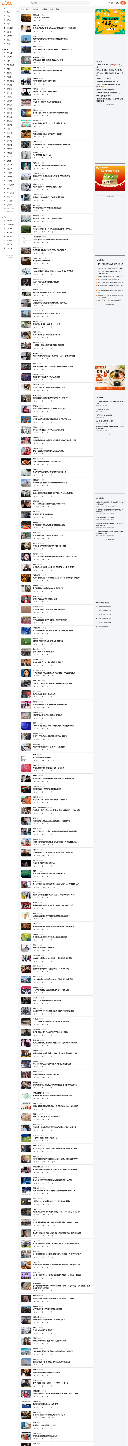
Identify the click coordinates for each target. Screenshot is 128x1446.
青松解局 (35, 490)
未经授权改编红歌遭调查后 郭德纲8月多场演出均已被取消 (53, 926)
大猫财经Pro (36, 89)
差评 (34, 691)
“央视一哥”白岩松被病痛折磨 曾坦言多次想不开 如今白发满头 (55, 842)
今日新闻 (44, 9)
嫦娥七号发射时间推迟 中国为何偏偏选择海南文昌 (50, 39)
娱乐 (8, 189)
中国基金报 (36, 1317)
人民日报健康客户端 (38, 1093)
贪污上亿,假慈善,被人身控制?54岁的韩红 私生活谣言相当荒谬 (55, 556)
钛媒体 (34, 596)
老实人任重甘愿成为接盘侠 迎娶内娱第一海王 (49, 504)
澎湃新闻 (35, 522)
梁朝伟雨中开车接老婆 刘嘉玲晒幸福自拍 (47, 70)
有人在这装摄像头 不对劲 (42, 155)
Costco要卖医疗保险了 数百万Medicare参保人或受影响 (53, 271)
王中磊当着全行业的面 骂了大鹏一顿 (46, 1074)
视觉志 (34, 945)
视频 (8, 40)
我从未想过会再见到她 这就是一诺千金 (46, 335)
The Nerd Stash (37, 258)
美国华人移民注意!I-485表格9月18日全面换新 (49, 747)
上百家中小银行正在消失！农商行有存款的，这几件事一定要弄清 (56, 1243)
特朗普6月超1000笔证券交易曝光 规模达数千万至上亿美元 (53, 1298)
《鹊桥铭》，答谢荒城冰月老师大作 (107, 81)
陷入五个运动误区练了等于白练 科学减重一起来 (50, 123)
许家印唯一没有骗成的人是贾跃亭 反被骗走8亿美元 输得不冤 (54, 1127)
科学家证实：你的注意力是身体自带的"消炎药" (49, 165)
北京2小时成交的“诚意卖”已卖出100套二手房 (49, 387)
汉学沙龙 (9, 149)
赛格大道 (35, 279)
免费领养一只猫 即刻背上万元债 (44, 1425)
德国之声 (35, 860)
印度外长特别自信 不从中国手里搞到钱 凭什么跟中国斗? (53, 852)
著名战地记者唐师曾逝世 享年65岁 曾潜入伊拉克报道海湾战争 (55, 1169)
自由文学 (9, 125)
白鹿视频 (35, 1401)
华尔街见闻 (36, 1188)
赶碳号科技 (36, 786)
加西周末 (35, 247)
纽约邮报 (35, 1082)
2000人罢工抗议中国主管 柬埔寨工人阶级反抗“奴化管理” (53, 979)
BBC (34, 892)
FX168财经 (36, 173)
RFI (34, 924)
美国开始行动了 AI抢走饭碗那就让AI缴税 (47, 187)
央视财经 (35, 427)
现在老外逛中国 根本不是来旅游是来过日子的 (49, 1415)
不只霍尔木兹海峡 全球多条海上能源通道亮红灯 (50, 937)
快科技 (34, 47)
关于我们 (9, 232)
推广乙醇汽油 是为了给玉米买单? (44, 694)
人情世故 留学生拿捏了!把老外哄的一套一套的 (49, 546)
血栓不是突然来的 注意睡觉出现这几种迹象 (48, 451)
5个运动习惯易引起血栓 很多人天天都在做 (48, 641)
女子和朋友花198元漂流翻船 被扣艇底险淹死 (49, 525)
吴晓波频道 (36, 57)
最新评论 (9, 32)
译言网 (34, 818)
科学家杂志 (36, 163)
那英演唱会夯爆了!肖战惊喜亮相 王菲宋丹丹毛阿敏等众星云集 (55, 1043)
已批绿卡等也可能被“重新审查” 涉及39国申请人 (50, 303)
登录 (117, 3)
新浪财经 (35, 1072)
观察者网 (35, 1306)
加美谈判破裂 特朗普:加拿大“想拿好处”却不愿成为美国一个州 (55, 1053)
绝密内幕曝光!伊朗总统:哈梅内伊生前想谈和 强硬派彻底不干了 (55, 1085)
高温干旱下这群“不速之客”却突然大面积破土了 (49, 472)
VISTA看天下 (36, 1029)
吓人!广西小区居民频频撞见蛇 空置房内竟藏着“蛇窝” (51, 1021)
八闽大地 (9, 129)
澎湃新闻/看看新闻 (38, 1167)
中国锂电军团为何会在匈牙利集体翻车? (47, 789)
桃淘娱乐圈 (36, 1146)
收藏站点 (9, 248)
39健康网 (35, 448)
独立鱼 (34, 755)
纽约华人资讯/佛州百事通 (39, 808)
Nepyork (35, 300)
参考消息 (35, 1327)
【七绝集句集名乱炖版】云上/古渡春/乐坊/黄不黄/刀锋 (109, 100)
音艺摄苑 (9, 101)
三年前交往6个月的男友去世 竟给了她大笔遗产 (49, 250)
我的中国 (9, 177)
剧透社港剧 (36, 68)
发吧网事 (9, 89)
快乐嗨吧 (9, 57)
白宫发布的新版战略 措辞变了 (43, 1330)
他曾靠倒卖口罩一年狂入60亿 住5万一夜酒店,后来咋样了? (53, 778)
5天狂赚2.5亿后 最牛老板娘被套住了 (46, 92)
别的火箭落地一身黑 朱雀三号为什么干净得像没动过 (51, 1362)
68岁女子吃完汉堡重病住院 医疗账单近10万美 (49, 409)
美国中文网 (36, 216)
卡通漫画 (9, 121)
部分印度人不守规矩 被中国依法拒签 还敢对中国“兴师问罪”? (54, 567)
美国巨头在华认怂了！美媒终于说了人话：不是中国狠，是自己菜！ (57, 1212)
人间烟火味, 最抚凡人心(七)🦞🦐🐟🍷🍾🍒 (109, 66)
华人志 (34, 977)
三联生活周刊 (36, 955)
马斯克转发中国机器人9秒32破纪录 (45, 1404)
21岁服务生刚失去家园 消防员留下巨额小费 (48, 345)
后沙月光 (35, 712)
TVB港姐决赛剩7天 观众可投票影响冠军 (47, 102)
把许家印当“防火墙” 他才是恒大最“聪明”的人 (49, 662)
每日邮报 (35, 797)
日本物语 (35, 142)
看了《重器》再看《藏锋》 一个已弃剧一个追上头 (50, 1383)
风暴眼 (34, 226)
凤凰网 (34, 564)
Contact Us (10, 224)
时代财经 (35, 903)
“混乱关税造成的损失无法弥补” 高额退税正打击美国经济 (53, 1351)
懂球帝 (34, 913)
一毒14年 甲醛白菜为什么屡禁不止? (45, 1138)
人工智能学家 (36, 575)
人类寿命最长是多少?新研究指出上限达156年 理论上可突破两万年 (56, 578)
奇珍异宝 (9, 53)
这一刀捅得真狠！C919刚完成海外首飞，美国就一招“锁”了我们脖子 (57, 1254)
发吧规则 (9, 240)
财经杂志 (35, 195)
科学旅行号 (36, 1177)
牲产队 (34, 1135)
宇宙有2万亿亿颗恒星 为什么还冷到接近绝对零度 (50, 113)
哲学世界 (9, 105)
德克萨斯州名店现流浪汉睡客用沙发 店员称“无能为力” (52, 419)
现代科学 (9, 145)
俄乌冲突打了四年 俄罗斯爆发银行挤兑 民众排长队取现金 (53, 493)
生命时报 (35, 638)
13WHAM (35, 311)
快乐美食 (9, 85)
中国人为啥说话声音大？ (104, 96)
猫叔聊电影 (36, 1040)
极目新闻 (35, 586)
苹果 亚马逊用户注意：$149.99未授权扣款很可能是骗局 (53, 366)
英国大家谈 (36, 543)
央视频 (34, 332)
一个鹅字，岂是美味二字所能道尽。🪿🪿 (109, 93)
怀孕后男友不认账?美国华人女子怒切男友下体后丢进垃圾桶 (54, 673)
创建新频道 (10, 211)
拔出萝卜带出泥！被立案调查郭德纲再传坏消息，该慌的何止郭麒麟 (57, 1275)
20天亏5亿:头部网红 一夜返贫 (43, 947)
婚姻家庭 (9, 137)
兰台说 (34, 1103)
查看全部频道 (10, 208)
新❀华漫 (9, 141)
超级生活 (35, 290)
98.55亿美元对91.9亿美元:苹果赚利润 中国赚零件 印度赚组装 (55, 831)
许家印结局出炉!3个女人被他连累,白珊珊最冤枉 (50, 704)
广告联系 (9, 228)
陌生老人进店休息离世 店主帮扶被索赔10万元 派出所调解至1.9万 (56, 884)
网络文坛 (9, 97)
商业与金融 (10, 185)
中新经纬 (35, 1296)
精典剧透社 (36, 501)
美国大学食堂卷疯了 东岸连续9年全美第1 (47, 134)
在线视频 (9, 205)
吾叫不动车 (36, 374)
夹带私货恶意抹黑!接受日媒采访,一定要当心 (48, 768)
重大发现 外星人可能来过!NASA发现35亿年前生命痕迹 (52, 1180)
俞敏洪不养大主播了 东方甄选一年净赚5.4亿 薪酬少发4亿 (53, 905)
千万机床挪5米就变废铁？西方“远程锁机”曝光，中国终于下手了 (55, 1222)
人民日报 (35, 152)
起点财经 (35, 184)
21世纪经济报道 (37, 237)
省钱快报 (35, 131)
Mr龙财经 (35, 660)
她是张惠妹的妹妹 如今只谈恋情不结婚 (46, 1372)
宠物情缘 (9, 73)
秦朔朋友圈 (36, 15)
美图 (8, 44)
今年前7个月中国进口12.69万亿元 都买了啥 (48, 430)
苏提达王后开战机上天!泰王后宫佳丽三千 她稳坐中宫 (51, 821)
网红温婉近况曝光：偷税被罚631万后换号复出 (49, 1341)
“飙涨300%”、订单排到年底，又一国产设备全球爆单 (51, 1201)
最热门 (9, 20)
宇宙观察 (35, 110)
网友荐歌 (9, 153)
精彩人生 (9, 93)
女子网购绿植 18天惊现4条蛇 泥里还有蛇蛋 (48, 588)
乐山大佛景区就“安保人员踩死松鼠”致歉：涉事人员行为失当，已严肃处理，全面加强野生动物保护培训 (61, 1287)
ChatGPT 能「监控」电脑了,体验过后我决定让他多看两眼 (53, 726)
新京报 (34, 881)
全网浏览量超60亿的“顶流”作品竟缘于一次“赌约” (50, 398)
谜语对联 (9, 201)
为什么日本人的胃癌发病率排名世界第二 (47, 1117)
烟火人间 (9, 197)
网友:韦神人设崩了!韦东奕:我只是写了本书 (48, 535)
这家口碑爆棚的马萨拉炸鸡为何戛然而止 (47, 461)
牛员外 (34, 1199)
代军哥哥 (35, 1338)
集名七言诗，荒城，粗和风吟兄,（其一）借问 (109, 74)
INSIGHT (35, 321)
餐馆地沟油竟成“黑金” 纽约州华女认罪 (46, 313)
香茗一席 (9, 157)
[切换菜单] (18, 11)
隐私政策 (9, 236)
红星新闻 (35, 78)
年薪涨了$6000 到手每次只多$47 (44, 261)
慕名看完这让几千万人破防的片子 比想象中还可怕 (50, 1032)
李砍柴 (34, 533)
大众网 (34, 1359)
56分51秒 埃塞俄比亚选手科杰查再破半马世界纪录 (51, 990)
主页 (8, 12)
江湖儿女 (9, 173)
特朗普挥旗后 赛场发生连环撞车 (44, 81)
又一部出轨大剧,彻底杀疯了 (42, 757)
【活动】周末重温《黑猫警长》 (106, 90)
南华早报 (35, 966)
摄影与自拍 (10, 81)
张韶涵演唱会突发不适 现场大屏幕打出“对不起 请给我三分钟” (55, 440)
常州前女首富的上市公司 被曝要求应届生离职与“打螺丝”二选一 (55, 1393)
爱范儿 (34, 723)
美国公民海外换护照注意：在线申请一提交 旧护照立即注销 (54, 356)
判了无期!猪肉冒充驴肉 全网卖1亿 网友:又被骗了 (50, 620)
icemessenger (37, 1283)
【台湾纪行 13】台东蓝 (103, 78)
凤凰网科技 (36, 385)
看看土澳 (35, 733)
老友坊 (9, 161)
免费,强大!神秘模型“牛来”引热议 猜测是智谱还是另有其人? (54, 1191)
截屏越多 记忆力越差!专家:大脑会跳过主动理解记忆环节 (53, 1095)
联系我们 (9, 220)
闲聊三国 (9, 109)
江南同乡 (9, 113)
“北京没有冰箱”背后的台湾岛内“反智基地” (48, 715)
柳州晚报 (35, 1019)
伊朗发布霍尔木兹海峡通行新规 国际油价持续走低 (50, 239)
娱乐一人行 (36, 25)
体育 (8, 61)
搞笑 (8, 69)
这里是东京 (36, 765)
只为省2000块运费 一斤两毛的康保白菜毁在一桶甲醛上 (52, 229)
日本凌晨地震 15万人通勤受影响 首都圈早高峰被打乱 (52, 144)
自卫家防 (9, 133)
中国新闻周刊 (36, 1391)
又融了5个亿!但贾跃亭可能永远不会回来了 (48, 1000)
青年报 (34, 395)
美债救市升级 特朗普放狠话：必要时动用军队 (49, 1320)
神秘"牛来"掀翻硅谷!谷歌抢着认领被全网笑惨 (49, 873)
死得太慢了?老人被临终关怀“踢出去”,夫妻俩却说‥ (50, 800)
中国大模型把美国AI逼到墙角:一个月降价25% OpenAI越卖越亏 (55, 1106)
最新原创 (10, 28)
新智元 (34, 871)
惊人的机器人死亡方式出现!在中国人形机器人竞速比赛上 (53, 630)
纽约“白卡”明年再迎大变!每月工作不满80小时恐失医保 (52, 683)
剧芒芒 (34, 1380)
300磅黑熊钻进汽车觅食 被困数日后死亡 (47, 208)
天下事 (34, 1444)
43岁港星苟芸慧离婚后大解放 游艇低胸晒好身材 (50, 483)
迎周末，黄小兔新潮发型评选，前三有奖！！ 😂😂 (108, 85)
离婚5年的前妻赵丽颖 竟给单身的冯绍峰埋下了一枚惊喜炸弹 (54, 28)
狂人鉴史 (35, 36)
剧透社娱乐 (36, 480)
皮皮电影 (35, 554)
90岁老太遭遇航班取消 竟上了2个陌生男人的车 (49, 292)
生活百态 (9, 117)
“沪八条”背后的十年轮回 (41, 17)
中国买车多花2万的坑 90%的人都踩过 (46, 377)
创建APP (9, 244)
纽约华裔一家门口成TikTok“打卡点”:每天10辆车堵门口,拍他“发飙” (56, 810)
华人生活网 (36, 342)
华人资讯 (35, 269)
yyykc (34, 1209)
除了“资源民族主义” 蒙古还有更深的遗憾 (47, 1309)
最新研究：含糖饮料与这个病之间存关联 (47, 218)
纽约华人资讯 (36, 681)
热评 (8, 24)
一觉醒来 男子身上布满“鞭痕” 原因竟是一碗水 (49, 609)
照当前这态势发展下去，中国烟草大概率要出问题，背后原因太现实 (57, 1264)
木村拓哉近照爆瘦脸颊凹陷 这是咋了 (46, 1436)
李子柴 (34, 617)
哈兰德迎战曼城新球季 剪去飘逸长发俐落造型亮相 (50, 916)
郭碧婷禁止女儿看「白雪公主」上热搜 (46, 324)
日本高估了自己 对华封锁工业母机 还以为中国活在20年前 (53, 1011)
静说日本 (35, 1114)
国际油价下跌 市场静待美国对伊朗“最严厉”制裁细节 (51, 176)
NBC (34, 205)
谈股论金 (9, 169)
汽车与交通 (10, 193)
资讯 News (10, 16)
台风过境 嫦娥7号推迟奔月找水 (44, 863)
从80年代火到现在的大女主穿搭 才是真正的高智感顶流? (53, 958)
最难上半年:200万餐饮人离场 (43, 652)
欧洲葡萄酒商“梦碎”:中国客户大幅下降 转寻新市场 (51, 969)
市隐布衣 (35, 1412)
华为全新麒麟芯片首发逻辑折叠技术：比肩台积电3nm (52, 49)
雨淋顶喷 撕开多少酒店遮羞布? (44, 514)
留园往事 (9, 181)
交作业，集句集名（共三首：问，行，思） (109, 70)
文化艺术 (9, 77)
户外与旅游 (10, 65)
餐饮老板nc (36, 649)
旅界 (34, 512)
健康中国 (35, 121)
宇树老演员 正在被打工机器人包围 (45, 599)
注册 (123, 3)
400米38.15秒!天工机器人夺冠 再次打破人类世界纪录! (52, 1064)
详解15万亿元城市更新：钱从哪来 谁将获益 (48, 197)
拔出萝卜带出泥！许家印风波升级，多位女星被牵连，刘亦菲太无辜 (57, 1233)
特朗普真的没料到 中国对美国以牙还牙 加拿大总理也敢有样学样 (55, 1159)
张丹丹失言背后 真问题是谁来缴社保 (46, 282)
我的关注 (9, 36)
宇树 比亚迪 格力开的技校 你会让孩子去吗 (48, 60)
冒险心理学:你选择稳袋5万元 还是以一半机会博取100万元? (54, 895)
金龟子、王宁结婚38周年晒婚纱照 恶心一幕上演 (50, 736)
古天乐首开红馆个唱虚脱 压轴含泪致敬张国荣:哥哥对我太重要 (55, 1148)
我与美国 (9, 165)
